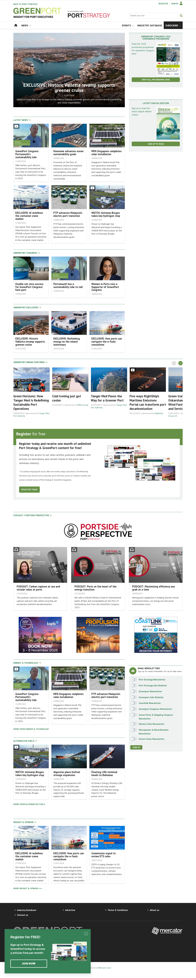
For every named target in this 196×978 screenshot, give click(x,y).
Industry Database (26, 910)
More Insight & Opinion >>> (27, 888)
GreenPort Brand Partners (29, 362)
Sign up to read (156, 144)
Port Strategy (25, 4)
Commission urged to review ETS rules (103, 855)
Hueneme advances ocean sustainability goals (68, 152)
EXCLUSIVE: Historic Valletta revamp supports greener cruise (69, 87)
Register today (29, 489)
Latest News (20, 120)
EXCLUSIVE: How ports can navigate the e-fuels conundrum (106, 341)
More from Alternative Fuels (29, 804)
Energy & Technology (25, 662)
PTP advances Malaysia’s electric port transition (67, 214)
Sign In (174, 3)
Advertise (70, 910)
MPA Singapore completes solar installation (106, 152)
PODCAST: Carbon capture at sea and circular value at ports (38, 588)
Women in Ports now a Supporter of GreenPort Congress (105, 287)
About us (154, 910)
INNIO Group (82, 405)
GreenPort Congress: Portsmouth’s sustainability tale (27, 154)
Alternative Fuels (23, 740)
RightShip (159, 413)
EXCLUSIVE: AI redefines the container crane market (29, 216)
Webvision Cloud (104, 968)
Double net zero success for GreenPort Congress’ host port (29, 287)
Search (181, 15)
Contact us (22, 914)
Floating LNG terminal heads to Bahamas (104, 773)
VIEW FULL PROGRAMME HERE (156, 79)
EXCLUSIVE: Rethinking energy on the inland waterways (66, 341)
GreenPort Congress (25, 252)
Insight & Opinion (23, 822)
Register (163, 3)
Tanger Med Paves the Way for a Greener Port (107, 398)
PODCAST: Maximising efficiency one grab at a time (153, 588)
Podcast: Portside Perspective (31, 515)
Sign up (136, 747)
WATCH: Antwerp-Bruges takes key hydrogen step (105, 214)
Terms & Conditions (118, 910)
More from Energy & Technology (31, 729)
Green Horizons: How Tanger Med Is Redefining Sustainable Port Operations (31, 402)
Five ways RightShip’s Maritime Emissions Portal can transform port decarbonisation (148, 402)
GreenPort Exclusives (25, 307)
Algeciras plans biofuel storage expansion (66, 773)
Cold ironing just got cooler (66, 398)
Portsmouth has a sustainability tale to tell (68, 285)
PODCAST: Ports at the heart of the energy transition (95, 588)
